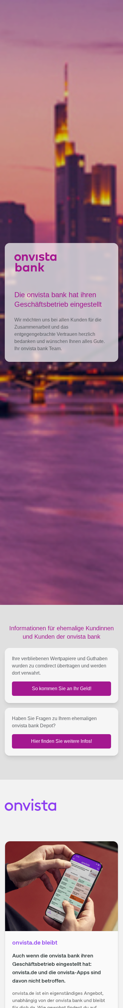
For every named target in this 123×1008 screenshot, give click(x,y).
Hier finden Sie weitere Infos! (61, 741)
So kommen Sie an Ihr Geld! (61, 688)
